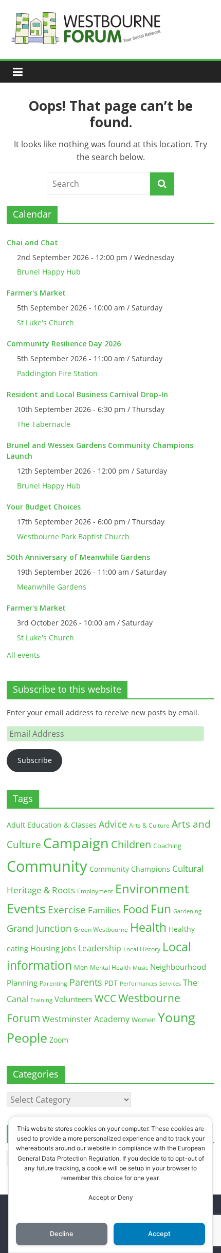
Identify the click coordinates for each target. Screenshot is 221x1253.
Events (26, 908)
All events (23, 655)
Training (41, 1000)
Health (148, 927)
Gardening (187, 911)
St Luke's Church (45, 322)
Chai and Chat (32, 242)
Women (144, 1019)
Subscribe (34, 760)
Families (104, 910)
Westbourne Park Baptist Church (73, 536)
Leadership (99, 948)
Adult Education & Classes (52, 825)
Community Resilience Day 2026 (64, 343)
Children (131, 844)
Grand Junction (39, 928)
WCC (105, 998)
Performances (138, 983)
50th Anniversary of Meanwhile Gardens (78, 557)
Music (140, 967)
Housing (45, 948)
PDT (111, 983)
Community (47, 866)
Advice (113, 824)
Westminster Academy (86, 1019)
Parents (85, 982)
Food (136, 908)
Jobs (69, 948)
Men (81, 967)
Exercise (67, 909)
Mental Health (110, 967)
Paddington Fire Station (57, 373)
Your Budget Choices (44, 507)
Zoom (58, 1040)
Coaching (167, 845)
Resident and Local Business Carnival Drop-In (87, 394)
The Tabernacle (43, 424)
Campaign (76, 842)
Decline (61, 1234)
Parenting (53, 983)
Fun (161, 908)
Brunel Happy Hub (49, 272)
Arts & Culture (149, 825)
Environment (152, 888)
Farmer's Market (36, 293)
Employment (95, 891)
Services (170, 983)
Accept (159, 1234)
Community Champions (129, 869)
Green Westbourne (100, 929)
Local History (141, 949)
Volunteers (73, 999)
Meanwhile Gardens (51, 587)
